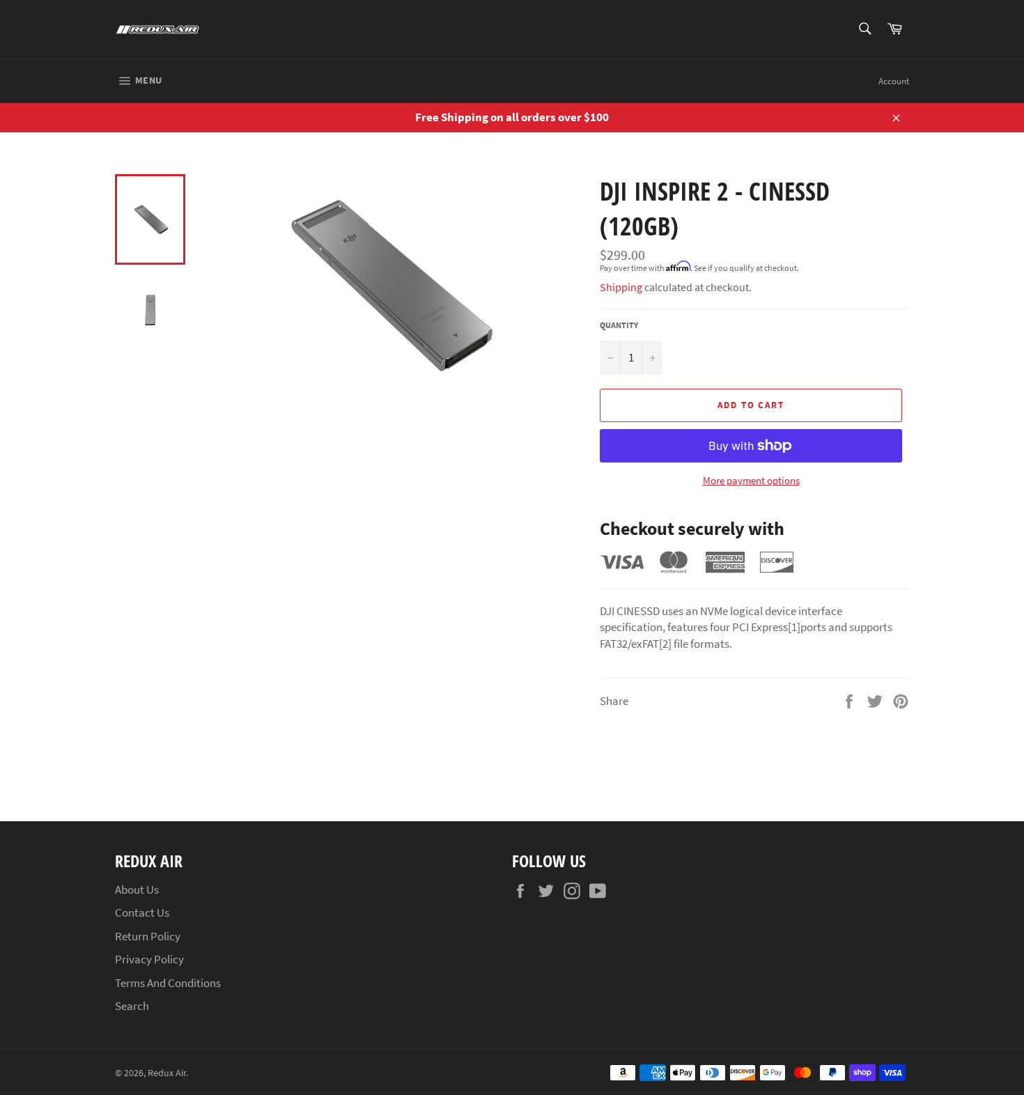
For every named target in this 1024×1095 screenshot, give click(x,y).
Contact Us (142, 912)
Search (132, 1006)
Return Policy (147, 936)
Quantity (619, 325)
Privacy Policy (149, 959)
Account (893, 81)
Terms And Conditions (168, 983)
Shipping (621, 287)
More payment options (751, 480)
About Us (137, 889)
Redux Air (167, 1073)
